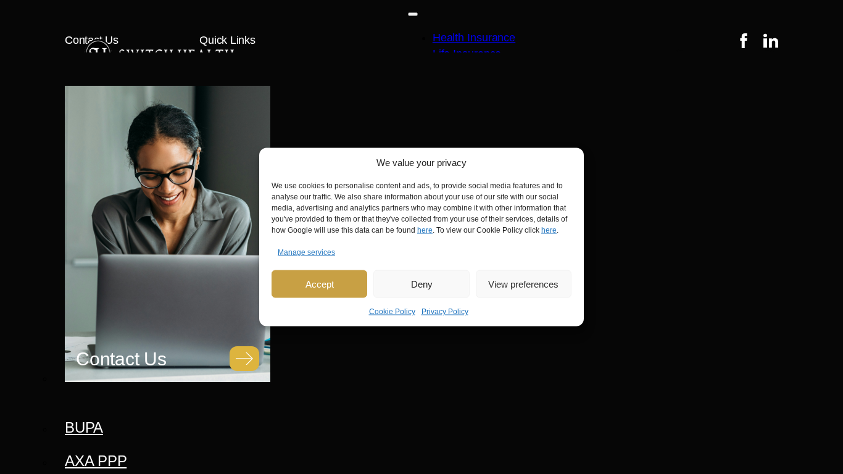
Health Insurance (474, 37)
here (425, 230)
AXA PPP (96, 460)
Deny (422, 283)
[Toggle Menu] (413, 14)
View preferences (523, 283)
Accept (319, 283)
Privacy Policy (445, 311)
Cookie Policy (392, 311)
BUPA (84, 427)
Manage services (306, 252)
